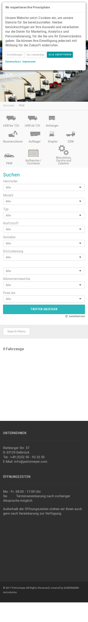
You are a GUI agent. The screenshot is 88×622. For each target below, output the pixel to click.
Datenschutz (13, 61)
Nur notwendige (35, 54)
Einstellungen (14, 54)
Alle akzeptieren (60, 54)
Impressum (29, 61)
